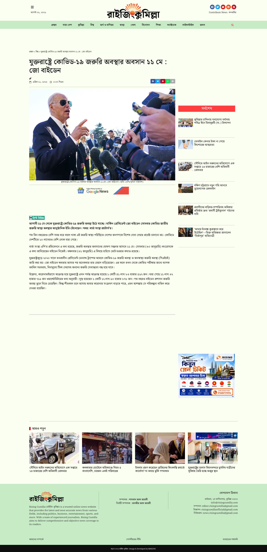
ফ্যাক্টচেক (171, 25)
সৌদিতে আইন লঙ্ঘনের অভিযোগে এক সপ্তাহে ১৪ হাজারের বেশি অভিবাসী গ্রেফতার (214, 166)
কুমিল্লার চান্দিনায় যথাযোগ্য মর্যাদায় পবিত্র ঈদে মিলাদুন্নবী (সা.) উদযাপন (212, 121)
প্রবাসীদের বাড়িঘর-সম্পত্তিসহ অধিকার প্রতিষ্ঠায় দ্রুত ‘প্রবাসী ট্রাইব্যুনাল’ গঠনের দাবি (214, 210)
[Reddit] (228, 7)
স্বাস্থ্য (122, 25)
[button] (152, 81)
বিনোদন (146, 25)
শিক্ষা (158, 25)
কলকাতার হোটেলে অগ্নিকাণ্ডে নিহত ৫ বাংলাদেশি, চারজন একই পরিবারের (101, 469)
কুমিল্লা (81, 25)
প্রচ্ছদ (54, 25)
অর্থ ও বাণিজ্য (107, 25)
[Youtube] (223, 7)
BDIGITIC (152, 549)
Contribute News (218, 12)
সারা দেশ (67, 25)
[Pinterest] (234, 7)
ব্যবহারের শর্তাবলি (230, 539)
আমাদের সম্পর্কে (36, 539)
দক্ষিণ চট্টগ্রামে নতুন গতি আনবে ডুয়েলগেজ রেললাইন (210, 187)
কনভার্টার (232, 12)
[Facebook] (212, 7)
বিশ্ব (92, 25)
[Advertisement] (133, 37)
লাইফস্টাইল (188, 25)
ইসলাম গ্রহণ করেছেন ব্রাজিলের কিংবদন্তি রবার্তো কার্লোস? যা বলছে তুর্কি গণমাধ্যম (160, 469)
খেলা (133, 25)
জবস (202, 25)
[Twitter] (217, 7)
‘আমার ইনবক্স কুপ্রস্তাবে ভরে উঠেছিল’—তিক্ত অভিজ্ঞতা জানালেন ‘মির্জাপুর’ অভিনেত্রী (212, 232)
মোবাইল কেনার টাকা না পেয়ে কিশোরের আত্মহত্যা (209, 143)
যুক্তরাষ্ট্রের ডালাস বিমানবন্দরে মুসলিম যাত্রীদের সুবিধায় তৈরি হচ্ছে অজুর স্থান (211, 469)
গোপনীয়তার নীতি (133, 539)
